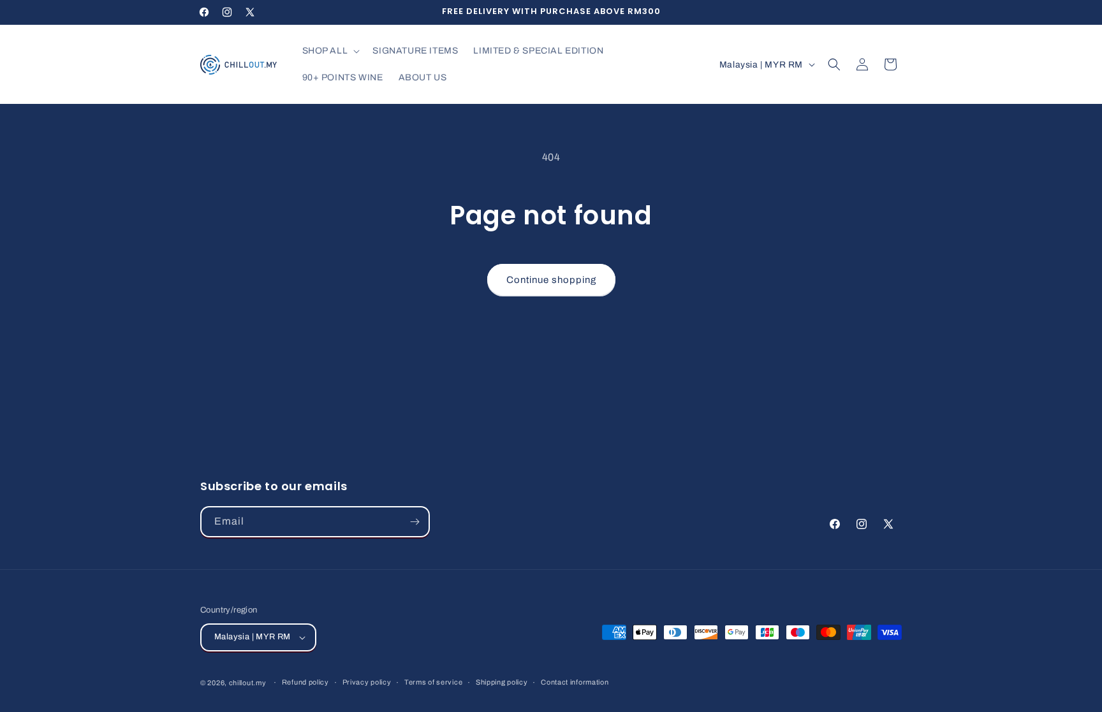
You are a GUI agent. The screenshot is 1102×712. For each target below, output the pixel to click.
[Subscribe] (414, 521)
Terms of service (433, 682)
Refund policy (305, 682)
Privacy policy (367, 682)
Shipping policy (502, 682)
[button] (330, 51)
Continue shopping (551, 280)
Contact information (574, 682)
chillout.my (248, 683)
